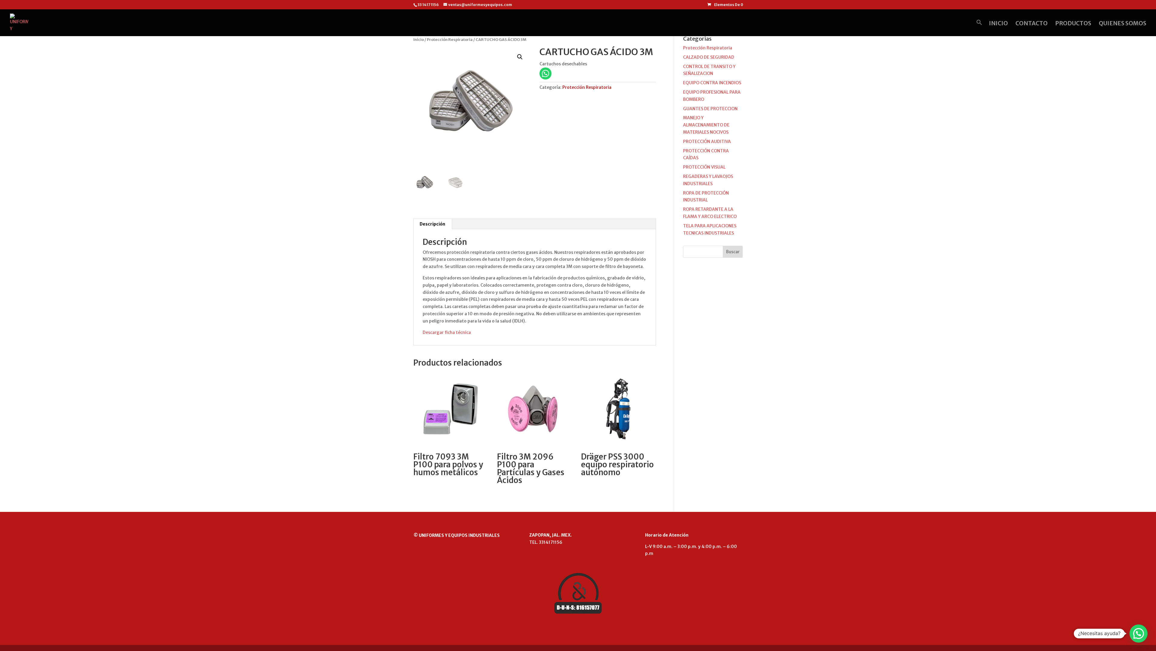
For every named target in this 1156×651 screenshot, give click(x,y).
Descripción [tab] (432, 224)
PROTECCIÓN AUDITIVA (707, 141)
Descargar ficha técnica (447, 332)
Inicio (418, 39)
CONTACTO (1031, 24)
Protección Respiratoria (450, 39)
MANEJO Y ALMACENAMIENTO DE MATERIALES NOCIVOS (706, 125)
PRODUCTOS (1073, 24)
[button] (979, 27)
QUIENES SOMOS (1122, 24)
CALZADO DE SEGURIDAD (708, 57)
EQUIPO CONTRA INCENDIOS (712, 83)
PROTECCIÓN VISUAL (704, 167)
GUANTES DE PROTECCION (710, 108)
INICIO (998, 24)
